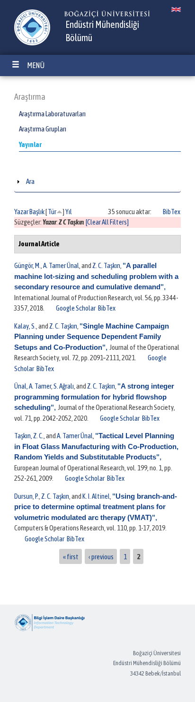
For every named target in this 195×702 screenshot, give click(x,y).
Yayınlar (30, 144)
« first (71, 556)
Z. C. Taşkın (106, 265)
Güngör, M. (27, 265)
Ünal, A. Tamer (32, 386)
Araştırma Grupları (42, 129)
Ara (30, 181)
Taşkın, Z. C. (29, 436)
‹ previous (101, 556)
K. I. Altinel (96, 496)
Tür (52, 212)
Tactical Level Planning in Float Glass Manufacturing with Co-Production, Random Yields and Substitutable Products (96, 446)
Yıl (68, 212)
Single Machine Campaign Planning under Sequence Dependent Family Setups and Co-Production (91, 336)
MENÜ (35, 65)
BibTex (171, 212)
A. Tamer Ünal (61, 265)
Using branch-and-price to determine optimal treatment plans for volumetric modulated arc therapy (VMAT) (95, 506)
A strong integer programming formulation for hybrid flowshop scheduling (94, 396)
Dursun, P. (26, 496)
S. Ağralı (63, 386)
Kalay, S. (25, 326)
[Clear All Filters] (107, 222)
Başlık (36, 212)
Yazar (21, 212)
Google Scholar (76, 308)
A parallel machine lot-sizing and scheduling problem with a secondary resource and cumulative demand (96, 276)
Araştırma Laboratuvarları (52, 114)
